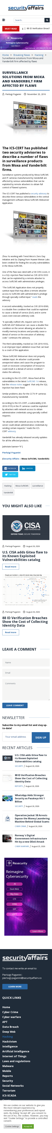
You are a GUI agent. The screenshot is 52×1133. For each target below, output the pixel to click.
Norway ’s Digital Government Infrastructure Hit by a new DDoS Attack (31, 838)
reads (34, 297)
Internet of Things (14, 1056)
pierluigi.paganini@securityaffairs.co (22, 978)
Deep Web (8, 1031)
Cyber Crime (20, 826)
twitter (12, 474)
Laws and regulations (16, 1061)
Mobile (6, 1071)
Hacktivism (9, 1041)
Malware (8, 1066)
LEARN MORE (15, 986)
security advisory (39, 193)
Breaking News (21, 55)
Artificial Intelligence (15, 1051)
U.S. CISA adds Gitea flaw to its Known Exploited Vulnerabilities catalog (25, 556)
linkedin (29, 468)
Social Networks (13, 1085)
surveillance (37, 485)
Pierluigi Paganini (13, 94)
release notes (16, 384)
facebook (12, 468)
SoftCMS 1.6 (33, 381)
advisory (12, 431)
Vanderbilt (8, 492)
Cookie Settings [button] (12, 1126)
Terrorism (8, 1090)
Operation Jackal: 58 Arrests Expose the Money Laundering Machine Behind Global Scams (32, 818)
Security (19, 766)
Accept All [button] (28, 1126)
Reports (19, 786)
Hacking (39, 55)
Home (5, 55)
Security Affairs (11, 458)
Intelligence (10, 1046)
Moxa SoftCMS (22, 485)
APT (5, 1022)
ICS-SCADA (9, 1095)
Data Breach (10, 1026)
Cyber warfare (22, 846)
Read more (10, 566)
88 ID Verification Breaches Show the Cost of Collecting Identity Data (25, 622)
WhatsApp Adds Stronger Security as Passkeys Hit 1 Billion (30, 798)
